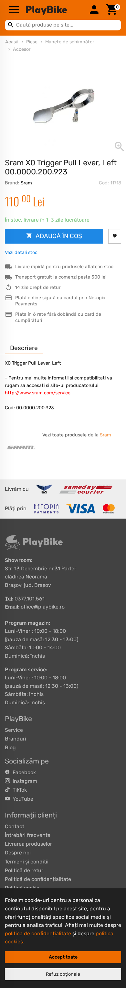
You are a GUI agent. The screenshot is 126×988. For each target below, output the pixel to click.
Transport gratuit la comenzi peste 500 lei (60, 277)
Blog (10, 747)
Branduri (15, 739)
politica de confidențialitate (38, 933)
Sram (26, 183)
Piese (31, 42)
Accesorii (22, 49)
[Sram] (21, 447)
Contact (14, 826)
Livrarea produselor (28, 844)
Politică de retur (24, 870)
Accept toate (63, 957)
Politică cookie (22, 888)
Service (14, 730)
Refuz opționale (63, 974)
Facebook (23, 772)
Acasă (11, 42)
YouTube (21, 799)
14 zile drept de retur (37, 287)
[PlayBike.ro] (54, 10)
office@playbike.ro (43, 607)
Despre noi (18, 853)
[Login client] (94, 10)
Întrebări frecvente (27, 835)
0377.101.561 (30, 599)
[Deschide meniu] (14, 10)
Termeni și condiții (26, 862)
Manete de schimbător (69, 42)
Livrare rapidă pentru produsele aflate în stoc (64, 266)
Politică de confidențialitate (38, 879)
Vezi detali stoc (21, 252)
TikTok (18, 790)
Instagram (23, 781)
